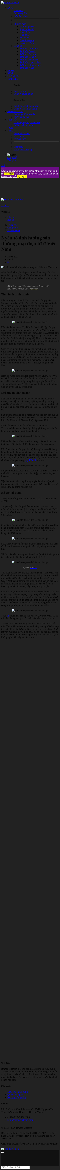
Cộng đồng (12, 227)
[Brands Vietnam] (10, 2)
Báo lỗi (10, 219)
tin (8, 615)
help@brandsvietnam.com (20, 1120)
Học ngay (9, 174)
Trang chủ (12, 225)
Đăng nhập (12, 157)
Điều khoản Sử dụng (17, 1092)
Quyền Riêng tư (15, 1094)
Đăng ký (11, 160)
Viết (3, 165)
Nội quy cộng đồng (16, 1097)
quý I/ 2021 (30, 460)
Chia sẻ (11, 217)
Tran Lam (5, 206)
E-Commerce (13, 230)
